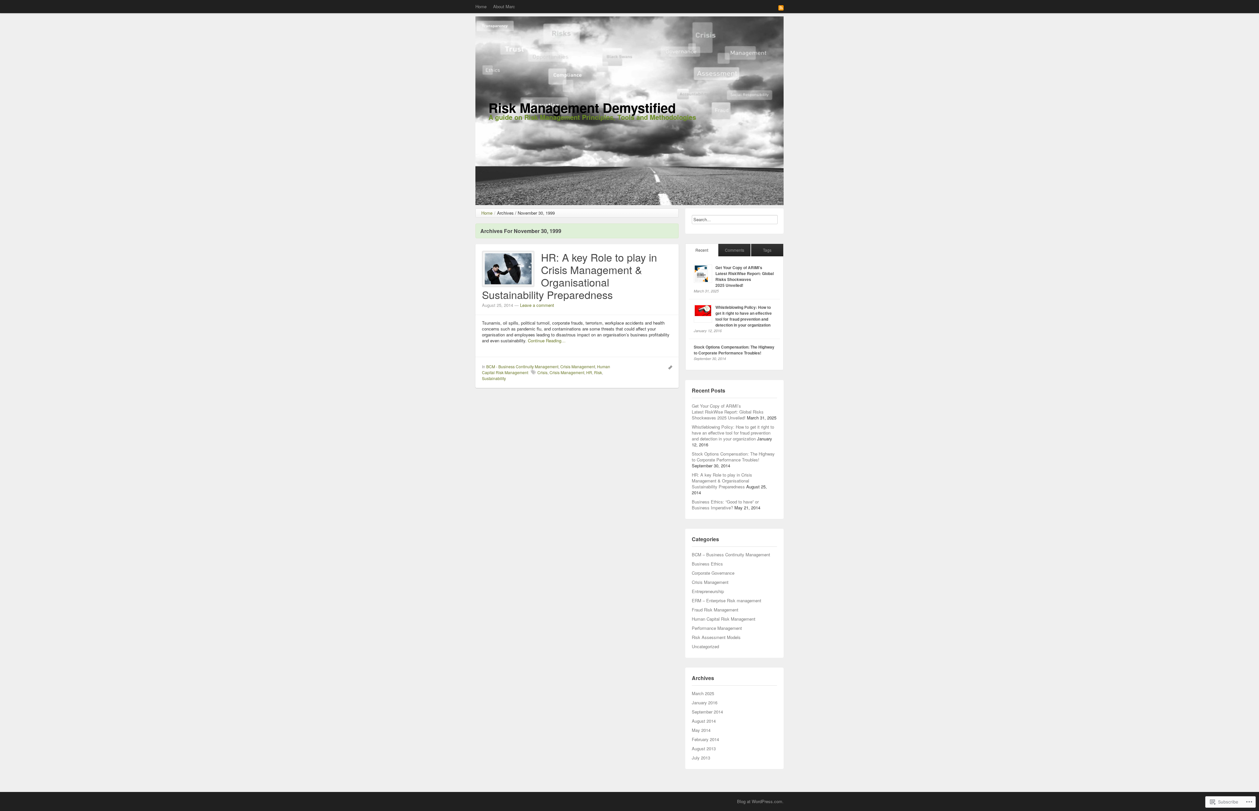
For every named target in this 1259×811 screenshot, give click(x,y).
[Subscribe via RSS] (781, 7)
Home (481, 6)
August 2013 (704, 748)
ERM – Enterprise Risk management (726, 600)
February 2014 (705, 739)
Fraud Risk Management (715, 610)
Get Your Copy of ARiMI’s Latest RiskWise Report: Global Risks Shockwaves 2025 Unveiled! (744, 276)
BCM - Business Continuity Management (522, 366)
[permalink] (668, 367)
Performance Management (717, 628)
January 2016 (704, 702)
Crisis (542, 372)
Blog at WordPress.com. (760, 801)
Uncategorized (705, 646)
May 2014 (701, 730)
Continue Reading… (547, 340)
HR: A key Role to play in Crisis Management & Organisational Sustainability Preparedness (569, 275)
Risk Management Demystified (582, 107)
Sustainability (494, 378)
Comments (734, 250)
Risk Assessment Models (716, 637)
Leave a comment (537, 305)
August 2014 (704, 721)
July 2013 (701, 758)
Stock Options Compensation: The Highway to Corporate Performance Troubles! (734, 350)
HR (589, 372)
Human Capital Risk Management (723, 619)
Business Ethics (707, 564)
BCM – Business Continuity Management (731, 554)
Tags (767, 250)
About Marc (504, 6)
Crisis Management (577, 366)
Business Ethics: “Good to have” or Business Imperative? (725, 505)
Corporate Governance (713, 573)
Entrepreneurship (708, 591)
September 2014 (707, 712)
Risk (598, 372)
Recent (701, 250)
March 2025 (703, 693)
